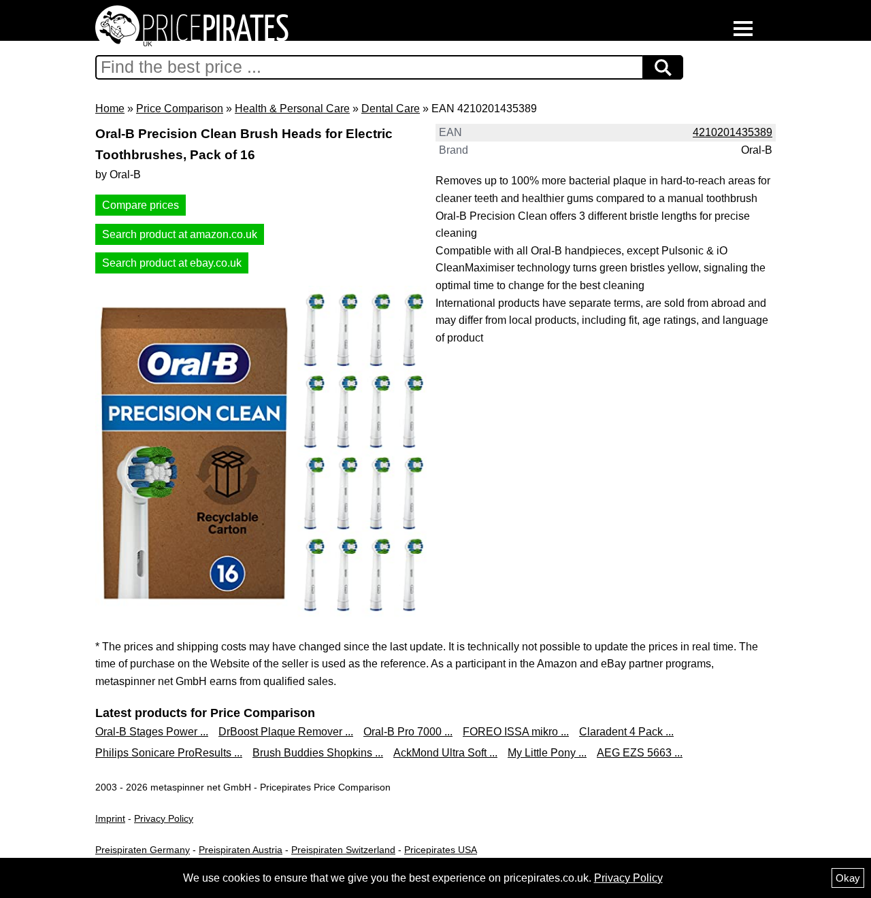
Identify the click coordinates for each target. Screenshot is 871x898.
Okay (848, 878)
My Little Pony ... (547, 753)
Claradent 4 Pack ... (626, 731)
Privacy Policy (163, 818)
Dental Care (390, 108)
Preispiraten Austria (240, 849)
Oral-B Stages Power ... (151, 731)
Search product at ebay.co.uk (172, 263)
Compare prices (140, 205)
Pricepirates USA (440, 849)
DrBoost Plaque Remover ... (285, 731)
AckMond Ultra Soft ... (445, 753)
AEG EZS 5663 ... (640, 753)
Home (110, 108)
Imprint (110, 818)
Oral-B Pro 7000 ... (408, 731)
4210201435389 (732, 132)
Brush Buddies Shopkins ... (317, 753)
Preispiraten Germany (142, 849)
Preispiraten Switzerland (343, 849)
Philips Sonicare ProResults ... (168, 753)
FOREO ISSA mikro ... (516, 731)
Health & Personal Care (292, 108)
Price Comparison (179, 108)
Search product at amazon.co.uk (179, 234)
